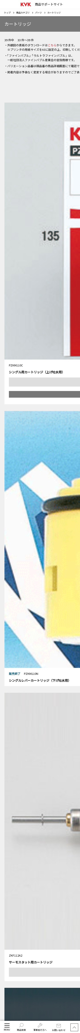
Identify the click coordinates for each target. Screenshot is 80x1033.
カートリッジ (54, 12)
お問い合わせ (58, 1030)
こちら (52, 45)
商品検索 (21, 1029)
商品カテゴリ (23, 12)
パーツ (38, 12)
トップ (7, 12)
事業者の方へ (40, 1029)
